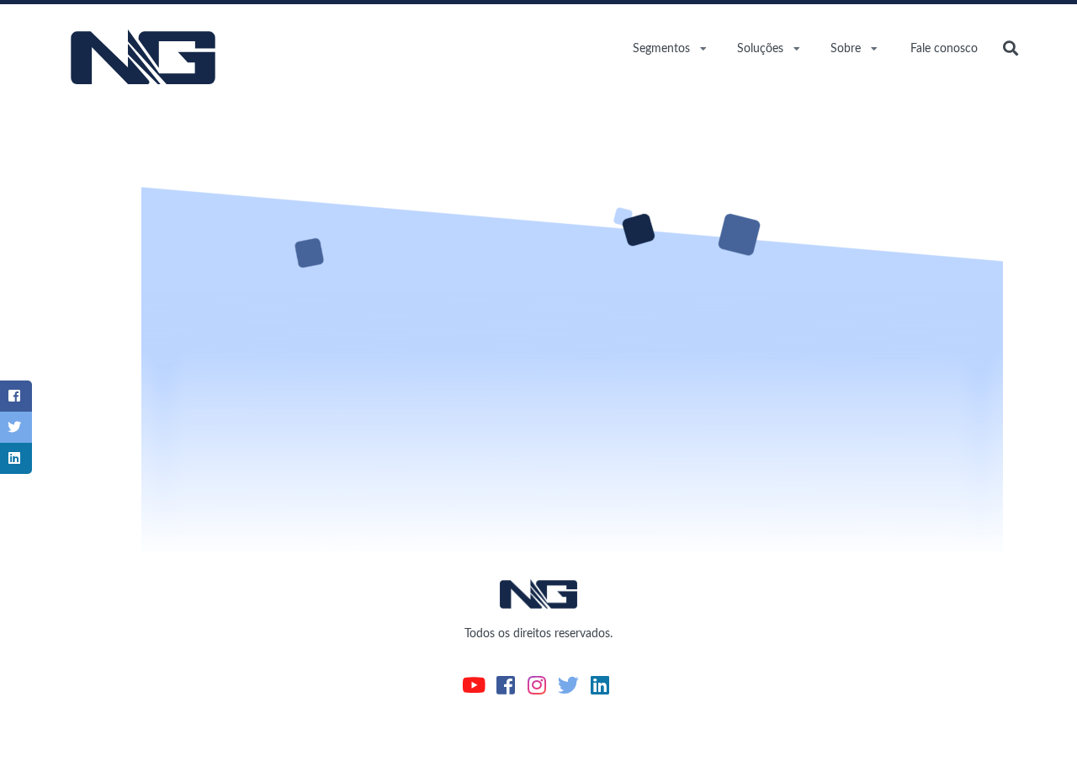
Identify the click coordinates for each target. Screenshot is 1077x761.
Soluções (760, 49)
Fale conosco (944, 49)
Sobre (845, 49)
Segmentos (661, 49)
